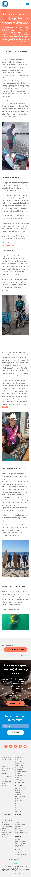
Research (17, 817)
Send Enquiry (5, 766)
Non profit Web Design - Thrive (17, 868)
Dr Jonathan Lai (19, 767)
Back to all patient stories (15, 649)
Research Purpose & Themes (20, 821)
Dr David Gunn (18, 759)
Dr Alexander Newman (20, 771)
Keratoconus (18, 805)
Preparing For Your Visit (7, 768)
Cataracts (17, 792)
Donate (3, 830)
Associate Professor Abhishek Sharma (20, 780)
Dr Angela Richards (20, 775)
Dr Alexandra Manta (20, 769)
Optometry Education (20, 841)
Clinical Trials (18, 830)
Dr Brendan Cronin (19, 757)
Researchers (18, 819)
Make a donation (15, 703)
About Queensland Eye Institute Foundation (7, 819)
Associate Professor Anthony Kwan (20, 764)
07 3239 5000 (18, 852)
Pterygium (17, 807)
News (3, 836)
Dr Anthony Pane (19, 773)
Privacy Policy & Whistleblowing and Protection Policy (15, 866)
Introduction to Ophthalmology (19, 846)
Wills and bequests (6, 832)
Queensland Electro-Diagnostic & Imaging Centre (7, 781)
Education (17, 839)
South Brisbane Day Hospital (6, 777)
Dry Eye (17, 798)
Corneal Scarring (19, 794)
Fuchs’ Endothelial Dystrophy (19, 800)
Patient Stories (5, 834)
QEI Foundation (5, 817)
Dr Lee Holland (18, 761)
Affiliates (17, 828)
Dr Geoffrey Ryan (19, 777)
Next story (23, 655)
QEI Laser (4, 785)
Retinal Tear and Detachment (19, 810)
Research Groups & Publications (20, 825)
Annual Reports (5, 824)
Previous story (9, 645)
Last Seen (4, 828)
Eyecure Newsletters (7, 826)
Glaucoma (17, 803)
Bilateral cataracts (8, 245)
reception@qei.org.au (20, 854)
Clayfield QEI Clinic (6, 759)
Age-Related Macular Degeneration (20, 789)
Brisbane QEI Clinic (6, 757)
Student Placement (20, 843)
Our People (4, 822)
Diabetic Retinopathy (20, 796)
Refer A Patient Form (20, 782)
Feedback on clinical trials (21, 832)
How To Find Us (5, 770)
